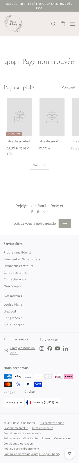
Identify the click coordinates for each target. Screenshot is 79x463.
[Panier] (63, 23)
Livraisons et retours (18, 266)
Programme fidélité (17, 252)
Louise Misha (13, 304)
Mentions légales (42, 428)
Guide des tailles (15, 272)
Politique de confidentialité (21, 438)
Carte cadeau (62, 438)
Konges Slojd (13, 318)
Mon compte (13, 286)
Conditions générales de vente (22, 433)
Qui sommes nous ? (52, 423)
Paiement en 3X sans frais (22, 259)
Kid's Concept (14, 325)
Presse (46, 438)
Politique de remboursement (21, 448)
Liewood (10, 311)
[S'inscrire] (65, 223)
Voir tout (68, 87)
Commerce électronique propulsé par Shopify (32, 454)
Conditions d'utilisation (18, 443)
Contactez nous (15, 279)
